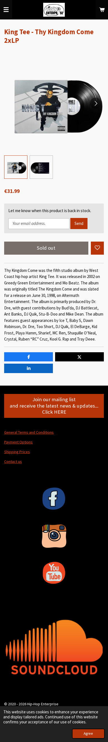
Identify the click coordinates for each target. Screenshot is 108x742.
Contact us (13, 461)
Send (78, 223)
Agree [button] (88, 733)
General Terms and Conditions (29, 432)
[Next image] (95, 103)
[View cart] (102, 9)
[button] (15, 167)
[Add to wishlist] (97, 248)
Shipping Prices (17, 451)
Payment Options (18, 442)
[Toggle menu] (6, 9)
